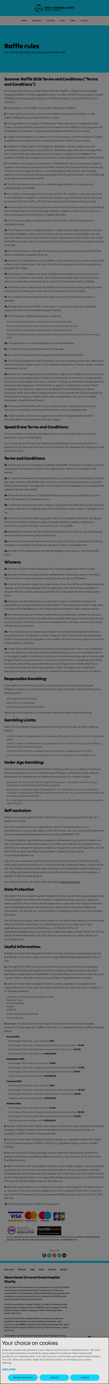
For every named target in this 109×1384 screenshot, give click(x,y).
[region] (54, 1360)
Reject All (54, 1378)
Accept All (85, 1378)
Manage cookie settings (23, 1378)
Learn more (8, 1369)
